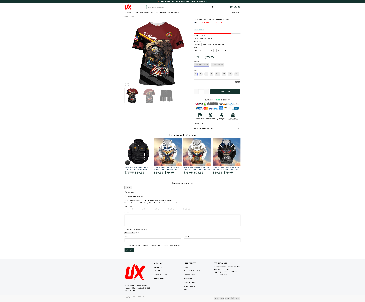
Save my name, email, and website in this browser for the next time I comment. (153, 245)
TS (195, 41)
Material (197, 61)
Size (195, 47)
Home (126, 17)
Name (127, 237)
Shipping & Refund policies (203, 128)
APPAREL (128, 12)
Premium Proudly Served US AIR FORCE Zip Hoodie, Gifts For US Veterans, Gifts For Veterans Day (226, 168)
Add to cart (225, 92)
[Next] (187, 53)
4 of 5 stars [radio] (164, 209)
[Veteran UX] (134, 7)
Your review (129, 213)
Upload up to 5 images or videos (136, 229)
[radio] (197, 44)
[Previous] (128, 53)
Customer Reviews (173, 12)
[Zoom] (127, 84)
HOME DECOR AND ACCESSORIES (145, 12)
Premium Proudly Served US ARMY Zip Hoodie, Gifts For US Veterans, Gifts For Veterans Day (196, 168)
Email (186, 237)
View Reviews (199, 30)
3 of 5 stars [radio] (150, 209)
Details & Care (199, 124)
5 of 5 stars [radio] (179, 209)
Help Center (235, 12)
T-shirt (132, 17)
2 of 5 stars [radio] (138, 209)
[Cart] (239, 7)
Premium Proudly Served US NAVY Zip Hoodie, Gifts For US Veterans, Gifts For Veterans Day (167, 168)
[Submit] (212, 7)
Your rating (128, 206)
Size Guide (162, 12)
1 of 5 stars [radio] (128, 209)
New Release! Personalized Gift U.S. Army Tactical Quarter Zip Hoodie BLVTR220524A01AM (137, 168)
